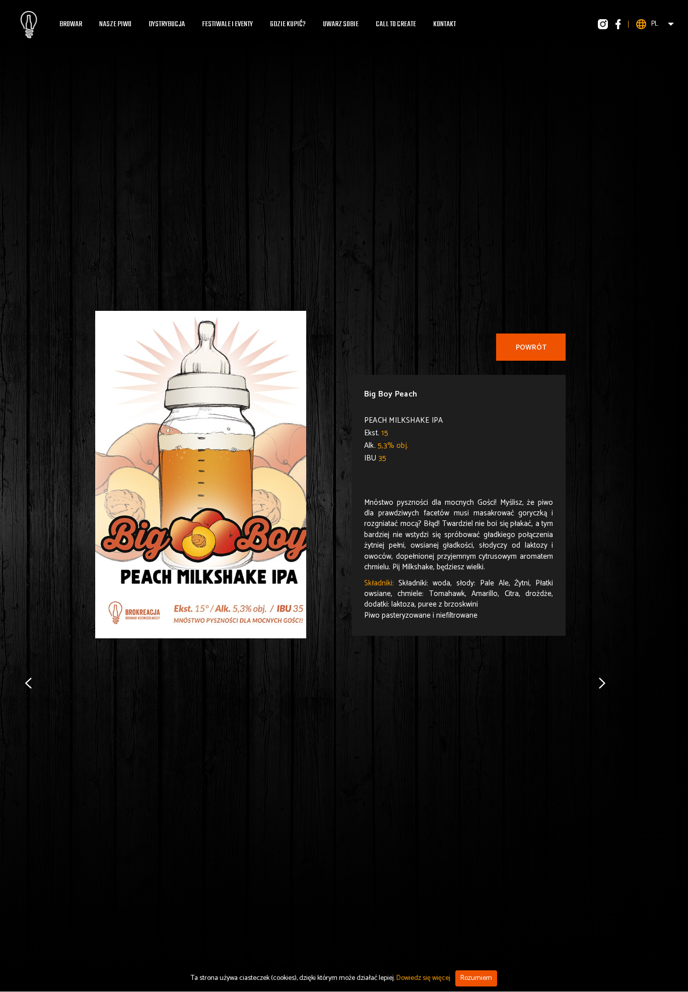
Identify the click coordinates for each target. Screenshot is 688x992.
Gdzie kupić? (288, 24)
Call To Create (396, 24)
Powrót (531, 348)
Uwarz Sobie (341, 24)
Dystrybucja (167, 24)
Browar (70, 24)
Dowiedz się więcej (423, 978)
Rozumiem (476, 978)
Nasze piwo (115, 24)
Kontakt (444, 24)
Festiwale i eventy (227, 24)
